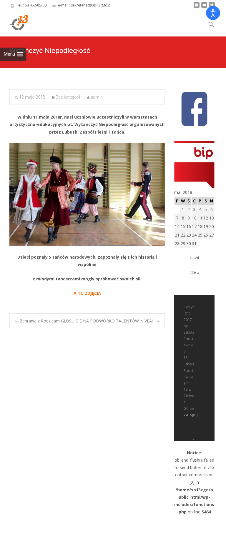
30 (188, 243)
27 (211, 235)
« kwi (194, 257)
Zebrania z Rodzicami (37, 321)
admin (97, 97)
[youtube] (204, 7)
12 (205, 218)
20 (211, 226)
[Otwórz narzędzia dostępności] (213, 13)
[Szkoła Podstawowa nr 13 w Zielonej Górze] (14, 22)
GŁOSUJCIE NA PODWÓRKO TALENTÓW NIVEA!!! (110, 321)
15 (183, 226)
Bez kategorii (68, 97)
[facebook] (197, 7)
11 (200, 218)
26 (205, 235)
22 (183, 235)
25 (200, 235)
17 (194, 226)
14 (177, 226)
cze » (194, 272)
